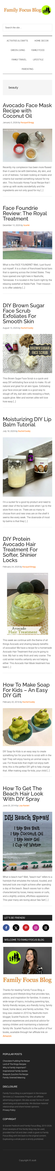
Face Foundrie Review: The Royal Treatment (25, 213)
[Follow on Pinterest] (26, 927)
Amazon (7, 1036)
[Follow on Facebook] (6, 927)
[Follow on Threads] (45, 927)
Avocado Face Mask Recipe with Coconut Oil (27, 110)
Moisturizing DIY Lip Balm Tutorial (27, 422)
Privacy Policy (9, 1110)
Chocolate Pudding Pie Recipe (16, 1061)
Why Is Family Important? (14, 1067)
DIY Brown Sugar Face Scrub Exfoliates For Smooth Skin (23, 313)
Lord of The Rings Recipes (14, 1064)
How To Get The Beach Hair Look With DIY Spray (23, 793)
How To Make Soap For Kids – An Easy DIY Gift (26, 690)
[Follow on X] (16, 927)
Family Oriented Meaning (14, 1077)
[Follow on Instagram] (35, 927)
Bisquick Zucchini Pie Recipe (15, 1074)
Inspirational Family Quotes (15, 1071)
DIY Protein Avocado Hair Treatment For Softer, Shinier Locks (20, 549)
